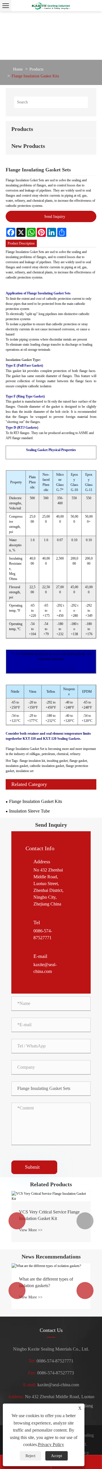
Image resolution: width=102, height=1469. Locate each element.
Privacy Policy (51, 1444)
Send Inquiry (54, 216)
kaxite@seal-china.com (58, 1384)
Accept (56, 1456)
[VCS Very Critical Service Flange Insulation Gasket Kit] (51, 1196)
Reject (30, 1456)
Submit (34, 1167)
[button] (17, 1220)
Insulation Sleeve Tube (29, 811)
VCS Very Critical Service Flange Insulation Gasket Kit (49, 1215)
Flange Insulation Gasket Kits (35, 76)
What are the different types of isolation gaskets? (46, 1282)
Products (36, 69)
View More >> (30, 1230)
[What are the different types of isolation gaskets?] (51, 1265)
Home (18, 69)
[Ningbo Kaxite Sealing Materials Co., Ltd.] (51, 6)
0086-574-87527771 (55, 1361)
